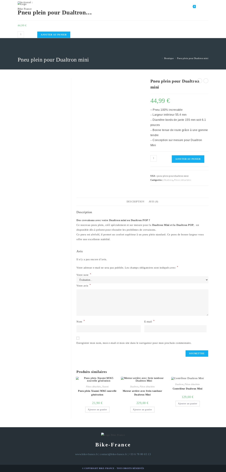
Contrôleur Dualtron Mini (188, 388)
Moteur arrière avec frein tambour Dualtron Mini (142, 393)
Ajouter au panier (54, 35)
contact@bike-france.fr (113, 454)
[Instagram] (207, 6)
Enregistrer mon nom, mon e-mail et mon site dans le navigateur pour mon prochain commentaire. (133, 343)
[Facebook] (202, 6)
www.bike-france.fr (86, 454)
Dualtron (168, 180)
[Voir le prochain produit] (205, 80)
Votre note (83, 275)
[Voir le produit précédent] (199, 80)
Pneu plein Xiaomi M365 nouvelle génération (97, 393)
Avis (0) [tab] (153, 201)
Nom (80, 321)
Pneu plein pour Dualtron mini (192, 58)
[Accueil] (160, 58)
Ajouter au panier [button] (97, 409)
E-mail (149, 321)
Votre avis (83, 285)
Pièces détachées (182, 180)
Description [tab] (135, 201)
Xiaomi (105, 386)
